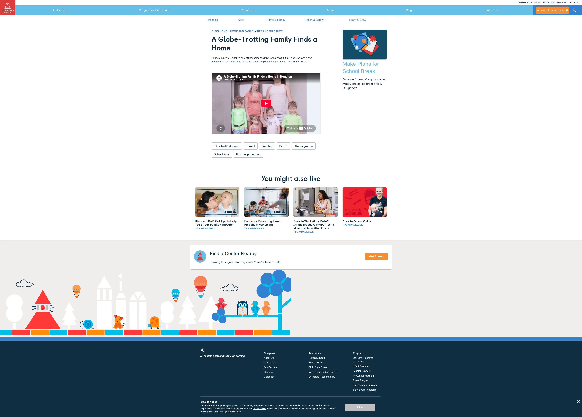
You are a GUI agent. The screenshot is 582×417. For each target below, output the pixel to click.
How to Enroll (315, 362)
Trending (212, 19)
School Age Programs (364, 390)
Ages (241, 19)
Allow (360, 407)
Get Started (376, 256)
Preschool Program (363, 375)
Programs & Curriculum (154, 10)
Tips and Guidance (270, 31)
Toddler (267, 146)
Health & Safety (314, 19)
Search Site (574, 11)
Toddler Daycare (362, 371)
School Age (221, 154)
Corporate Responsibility (321, 376)
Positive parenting (248, 154)
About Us (269, 358)
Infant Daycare (361, 366)
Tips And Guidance (226, 146)
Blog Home (219, 31)
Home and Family (242, 31)
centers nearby (550, 10)
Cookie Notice (259, 408)
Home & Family (275, 19)
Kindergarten (303, 146)
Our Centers (59, 10)
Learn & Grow (357, 19)
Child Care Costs (317, 367)
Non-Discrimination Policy (322, 372)
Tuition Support (316, 358)
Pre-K (283, 146)
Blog (409, 10)
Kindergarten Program (365, 385)
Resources (248, 10)
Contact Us (490, 10)
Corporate (269, 376)
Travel (250, 146)
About (330, 10)
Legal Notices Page (231, 411)
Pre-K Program (361, 380)
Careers (268, 372)
